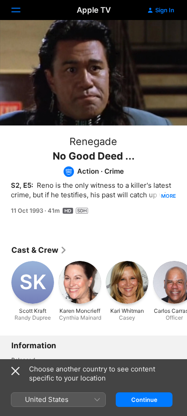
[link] (39, 250)
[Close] (15, 371)
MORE (168, 196)
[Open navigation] (21, 10)
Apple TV (94, 10)
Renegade (93, 141)
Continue (144, 399)
